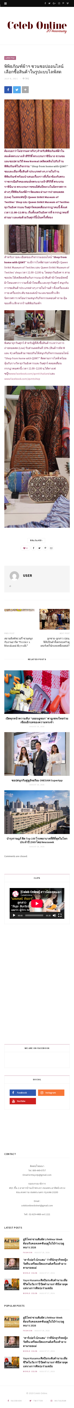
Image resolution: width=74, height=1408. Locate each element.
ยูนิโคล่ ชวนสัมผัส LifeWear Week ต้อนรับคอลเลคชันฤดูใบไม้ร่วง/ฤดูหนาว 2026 (43, 1243)
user (27, 575)
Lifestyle (10, 58)
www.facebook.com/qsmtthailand (30, 373)
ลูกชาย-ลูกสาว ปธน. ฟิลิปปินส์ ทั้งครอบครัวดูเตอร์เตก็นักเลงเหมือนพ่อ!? (55, 642)
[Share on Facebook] (8, 89)
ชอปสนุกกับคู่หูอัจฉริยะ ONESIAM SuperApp (37, 780)
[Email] (51, 548)
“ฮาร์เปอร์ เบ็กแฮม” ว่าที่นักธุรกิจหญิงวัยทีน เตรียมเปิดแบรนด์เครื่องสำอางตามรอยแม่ (45, 1263)
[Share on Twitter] (17, 89)
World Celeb (30, 1273)
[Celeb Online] (37, 26)
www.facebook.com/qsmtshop (22, 378)
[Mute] (54, 915)
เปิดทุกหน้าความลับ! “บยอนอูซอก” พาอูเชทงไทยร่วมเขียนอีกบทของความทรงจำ (37, 720)
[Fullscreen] (60, 915)
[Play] (14, 915)
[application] (37, 903)
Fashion (28, 1252)
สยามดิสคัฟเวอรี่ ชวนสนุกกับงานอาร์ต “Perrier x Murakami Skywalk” (18, 642)
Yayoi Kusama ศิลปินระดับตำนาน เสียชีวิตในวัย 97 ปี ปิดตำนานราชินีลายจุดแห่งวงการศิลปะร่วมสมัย (45, 1284)
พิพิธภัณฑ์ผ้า (36, 540)
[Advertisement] (37, 983)
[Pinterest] (45, 548)
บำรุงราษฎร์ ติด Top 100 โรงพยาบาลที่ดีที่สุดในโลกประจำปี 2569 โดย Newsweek (37, 840)
